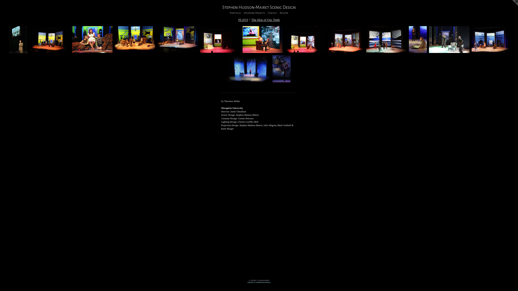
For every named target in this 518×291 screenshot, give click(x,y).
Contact (272, 13)
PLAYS (243, 20)
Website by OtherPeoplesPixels (259, 282)
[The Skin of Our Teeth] (18, 39)
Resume (284, 13)
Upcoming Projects (254, 13)
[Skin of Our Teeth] (92, 39)
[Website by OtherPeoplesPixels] (512, 5)
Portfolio (235, 13)
